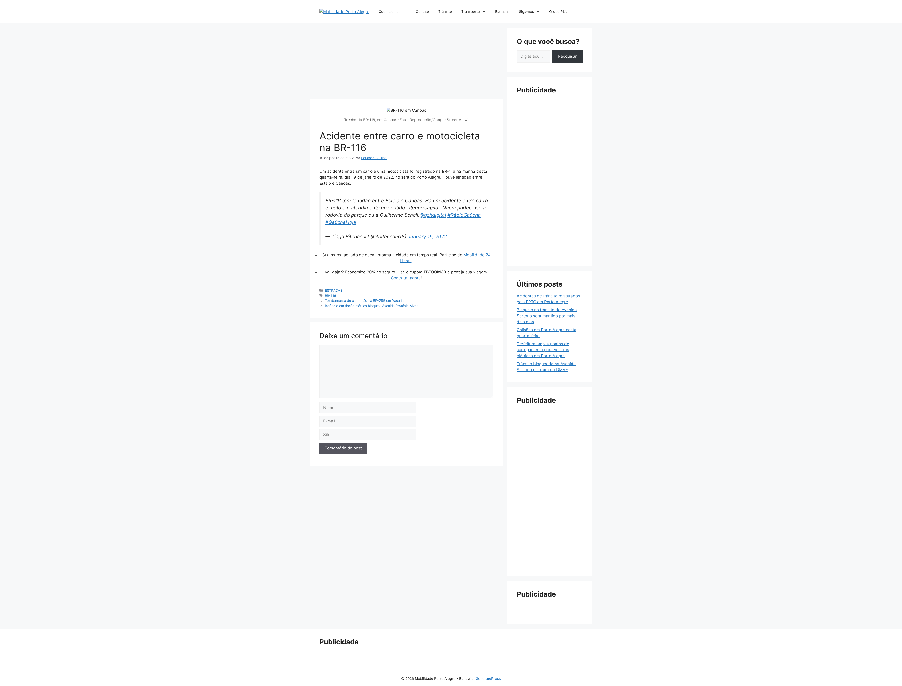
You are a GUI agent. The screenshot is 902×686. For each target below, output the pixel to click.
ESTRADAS (333, 290)
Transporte (470, 11)
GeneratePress (488, 678)
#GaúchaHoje (340, 222)
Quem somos (389, 11)
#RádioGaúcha (464, 215)
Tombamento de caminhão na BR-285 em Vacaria (364, 301)
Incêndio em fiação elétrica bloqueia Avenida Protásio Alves (371, 306)
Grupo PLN (558, 11)
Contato (422, 11)
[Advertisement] (406, 61)
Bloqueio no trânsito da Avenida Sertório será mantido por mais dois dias (547, 315)
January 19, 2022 (427, 236)
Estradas (502, 11)
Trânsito (445, 11)
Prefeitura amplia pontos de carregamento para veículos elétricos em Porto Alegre (543, 349)
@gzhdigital (433, 215)
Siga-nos (526, 11)
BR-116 (330, 296)
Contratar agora (406, 278)
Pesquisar (567, 56)
